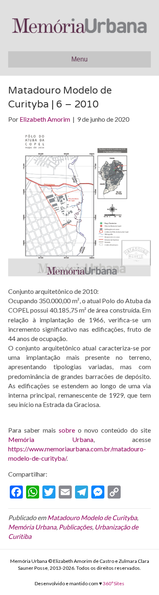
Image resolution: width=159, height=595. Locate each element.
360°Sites (113, 583)
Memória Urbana (50, 439)
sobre (67, 430)
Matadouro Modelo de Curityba (92, 517)
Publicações (75, 527)
